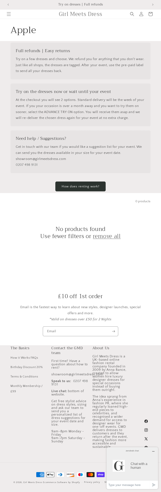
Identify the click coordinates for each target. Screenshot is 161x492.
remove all (107, 236)
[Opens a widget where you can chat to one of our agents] (132, 468)
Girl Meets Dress (32, 482)
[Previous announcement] (8, 4)
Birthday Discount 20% (26, 367)
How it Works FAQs (24, 357)
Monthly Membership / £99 (26, 388)
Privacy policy (92, 482)
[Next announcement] (152, 4)
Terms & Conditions (24, 376)
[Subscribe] (113, 331)
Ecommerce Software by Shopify (61, 482)
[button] (8, 14)
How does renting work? (80, 186)
